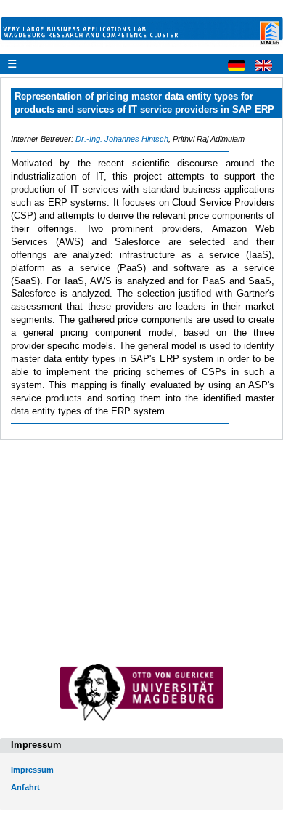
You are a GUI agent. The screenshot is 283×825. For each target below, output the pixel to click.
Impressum (32, 769)
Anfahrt (25, 787)
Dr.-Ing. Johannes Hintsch (121, 138)
